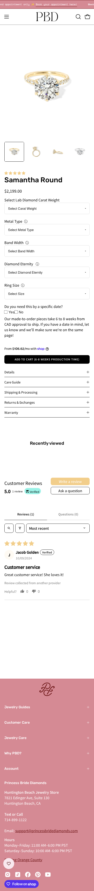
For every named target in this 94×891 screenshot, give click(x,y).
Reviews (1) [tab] (25, 514)
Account (11, 768)
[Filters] (19, 528)
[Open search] (9, 528)
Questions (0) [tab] (68, 514)
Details (9, 372)
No (21, 311)
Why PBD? (12, 753)
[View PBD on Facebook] (27, 874)
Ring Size (11, 285)
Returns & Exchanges (19, 402)
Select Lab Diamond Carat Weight (31, 199)
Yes (12, 311)
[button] (78, 17)
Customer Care (17, 722)
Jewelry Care (15, 738)
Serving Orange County (23, 859)
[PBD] (47, 16)
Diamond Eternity (19, 263)
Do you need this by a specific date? (33, 306)
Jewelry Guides (17, 707)
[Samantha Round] (14, 152)
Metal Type (13, 221)
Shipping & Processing (20, 392)
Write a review (70, 481)
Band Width (14, 242)
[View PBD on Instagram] (7, 874)
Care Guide (12, 382)
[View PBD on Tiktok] (17, 874)
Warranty (11, 412)
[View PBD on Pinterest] (38, 874)
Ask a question (70, 490)
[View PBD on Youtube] (48, 874)
